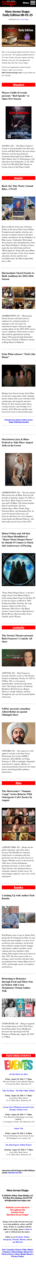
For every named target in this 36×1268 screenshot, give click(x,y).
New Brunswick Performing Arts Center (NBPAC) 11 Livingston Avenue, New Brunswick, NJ (18, 1119)
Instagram (7, 1239)
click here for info (15, 1173)
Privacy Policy (17, 1256)
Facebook (19, 1237)
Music (30, 1249)
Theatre (6, 1252)
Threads (15, 1239)
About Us (28, 1252)
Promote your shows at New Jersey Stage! (18, 421)
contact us (28, 1229)
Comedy (10, 1249)
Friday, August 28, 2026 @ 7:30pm (18, 1079)
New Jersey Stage (22, 19)
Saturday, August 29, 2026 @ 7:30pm (18, 1149)
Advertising (17, 1252)
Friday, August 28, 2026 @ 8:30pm (18, 1133)
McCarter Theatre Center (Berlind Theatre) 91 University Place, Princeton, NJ (18, 1082)
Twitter (26, 1237)
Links (17, 1254)
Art (3, 1249)
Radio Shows (26, 1254)
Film (24, 1249)
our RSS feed (18, 1242)
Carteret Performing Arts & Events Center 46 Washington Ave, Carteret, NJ (18, 1137)
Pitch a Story (8, 1254)
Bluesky (23, 1239)
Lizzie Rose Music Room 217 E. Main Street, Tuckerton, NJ (18, 1099)
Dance (18, 1249)
